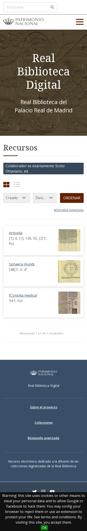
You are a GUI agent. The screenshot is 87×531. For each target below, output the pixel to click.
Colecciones (44, 422)
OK (44, 527)
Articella (15, 233)
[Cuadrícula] (6, 184)
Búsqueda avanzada (69, 210)
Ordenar (71, 198)
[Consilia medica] (23, 295)
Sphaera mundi (21, 264)
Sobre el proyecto (43, 407)
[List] (17, 184)
